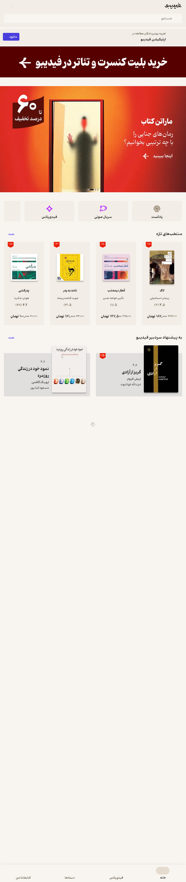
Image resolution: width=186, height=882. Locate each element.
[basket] (18, 7)
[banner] (93, 61)
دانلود (13, 36)
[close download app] (181, 37)
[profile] (7, 7)
